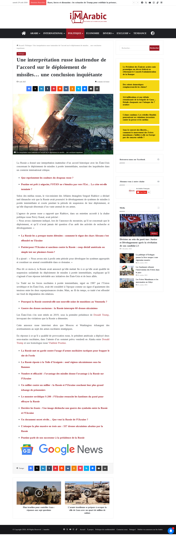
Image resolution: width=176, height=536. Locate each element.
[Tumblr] (47, 88)
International (53, 33)
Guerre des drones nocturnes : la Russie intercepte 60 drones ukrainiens (59, 308)
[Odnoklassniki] (72, 88)
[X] (35, 88)
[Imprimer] (97, 88)
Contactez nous (122, 529)
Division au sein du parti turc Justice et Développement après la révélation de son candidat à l (138, 242)
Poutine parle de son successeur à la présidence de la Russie (52, 437)
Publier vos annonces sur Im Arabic (150, 529)
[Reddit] (59, 88)
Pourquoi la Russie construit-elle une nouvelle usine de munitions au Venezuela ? (64, 301)
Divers (107, 33)
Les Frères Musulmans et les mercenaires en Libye (147, 281)
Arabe (34, 33)
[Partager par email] (90, 88)
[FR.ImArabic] (88, 17)
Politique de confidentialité (105, 529)
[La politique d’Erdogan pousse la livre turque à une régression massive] (127, 258)
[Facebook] (29, 88)
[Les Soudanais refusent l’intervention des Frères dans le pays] (127, 270)
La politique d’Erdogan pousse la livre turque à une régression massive (147, 257)
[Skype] (78, 88)
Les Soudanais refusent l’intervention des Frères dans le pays (147, 269)
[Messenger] (84, 88)
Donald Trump (101, 315)
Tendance (139, 33)
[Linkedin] (41, 88)
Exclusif (122, 33)
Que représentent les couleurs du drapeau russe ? (47, 177)
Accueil (21, 45)
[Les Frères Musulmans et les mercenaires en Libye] (127, 283)
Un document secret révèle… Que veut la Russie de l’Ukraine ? (54, 419)
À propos (90, 529)
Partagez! (132, 529)
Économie (92, 33)
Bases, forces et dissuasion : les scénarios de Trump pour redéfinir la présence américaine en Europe (92, 3)
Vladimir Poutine (57, 343)
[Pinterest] (53, 88)
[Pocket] (80, 468)
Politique (74, 33)
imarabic (46, 529)
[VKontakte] (66, 88)
